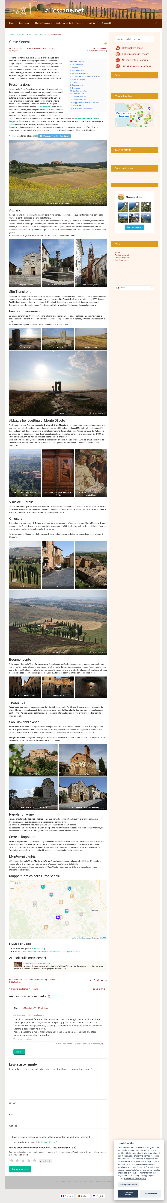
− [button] (12, 886)
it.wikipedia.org (38, 949)
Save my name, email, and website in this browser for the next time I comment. (51, 1137)
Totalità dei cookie (128, 1194)
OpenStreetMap (84, 938)
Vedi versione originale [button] (22, 1039)
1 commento (102, 48)
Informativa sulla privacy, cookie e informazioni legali (95, 1181)
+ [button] (12, 883)
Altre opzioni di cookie (128, 1185)
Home (11, 35)
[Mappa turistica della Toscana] (134, 115)
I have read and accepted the (34, 1142)
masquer (81, 61)
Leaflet (74, 938)
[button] (123, 207)
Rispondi (19, 1052)
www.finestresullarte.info (37, 951)
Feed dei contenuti (122, 255)
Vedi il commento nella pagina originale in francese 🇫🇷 (80, 1044)
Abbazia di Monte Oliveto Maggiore (36, 963)
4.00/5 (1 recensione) (97, 51)
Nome (12, 1103)
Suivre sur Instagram (134, 227)
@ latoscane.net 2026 (62, 1181)
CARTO (103, 938)
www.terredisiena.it (57, 951)
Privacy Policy (48, 1142)
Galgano (15, 51)
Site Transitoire (44, 107)
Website (13, 1125)
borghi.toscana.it (72, 951)
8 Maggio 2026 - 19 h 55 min (35, 1008)
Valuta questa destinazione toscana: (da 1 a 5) (42, 1147)
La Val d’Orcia (99, 989)
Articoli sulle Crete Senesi (39, 35)
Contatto (73, 1181)
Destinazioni (21, 35)
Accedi (117, 253)
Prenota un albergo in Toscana (24, 989)
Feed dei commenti (122, 258)
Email (12, 1114)
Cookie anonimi (150, 1194)
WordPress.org (120, 260)
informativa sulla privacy (135, 1178)
